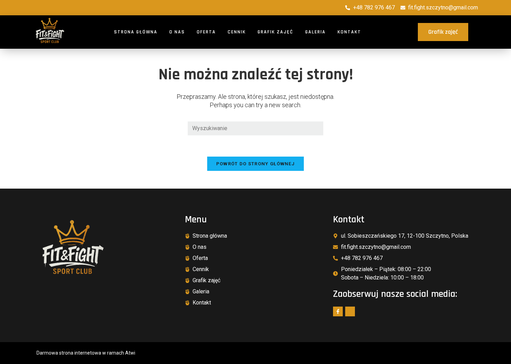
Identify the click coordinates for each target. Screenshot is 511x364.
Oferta (206, 32)
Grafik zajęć (275, 32)
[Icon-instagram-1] (350, 311)
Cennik (237, 32)
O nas (177, 32)
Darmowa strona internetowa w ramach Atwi (85, 353)
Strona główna (135, 32)
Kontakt (349, 32)
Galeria (315, 32)
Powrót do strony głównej (255, 163)
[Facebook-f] (338, 311)
